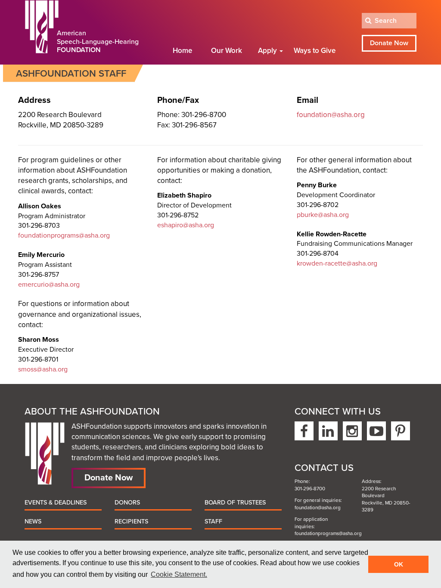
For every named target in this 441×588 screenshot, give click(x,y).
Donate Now (389, 43)
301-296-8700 (310, 489)
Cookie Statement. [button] (179, 574)
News (33, 521)
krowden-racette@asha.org (337, 263)
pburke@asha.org (323, 214)
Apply (268, 50)
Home (182, 50)
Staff (213, 521)
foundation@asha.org (331, 114)
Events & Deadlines (56, 502)
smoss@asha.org (43, 369)
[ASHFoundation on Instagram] (352, 430)
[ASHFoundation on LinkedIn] (328, 430)
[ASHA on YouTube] (376, 430)
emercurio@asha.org (49, 284)
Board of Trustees (235, 502)
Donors (127, 502)
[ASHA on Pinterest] (400, 430)
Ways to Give (314, 50)
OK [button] (398, 564)
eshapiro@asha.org (185, 225)
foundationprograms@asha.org (64, 235)
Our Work (226, 50)
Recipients (131, 521)
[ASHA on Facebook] (304, 430)
